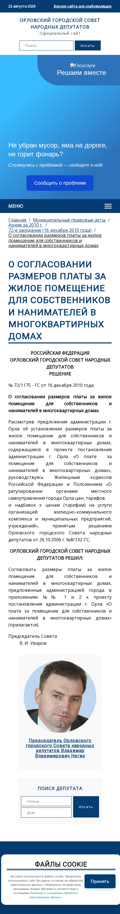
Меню (15, 206)
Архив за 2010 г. (25, 225)
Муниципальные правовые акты (69, 220)
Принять (100, 881)
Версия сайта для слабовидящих (83, 6)
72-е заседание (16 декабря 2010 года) (50, 230)
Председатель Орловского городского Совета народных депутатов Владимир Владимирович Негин (60, 748)
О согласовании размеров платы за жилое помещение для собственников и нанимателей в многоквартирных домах (55, 240)
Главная (17, 220)
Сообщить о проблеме (60, 183)
